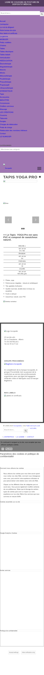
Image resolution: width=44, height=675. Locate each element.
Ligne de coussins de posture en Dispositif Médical (22, 3)
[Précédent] (8, 219)
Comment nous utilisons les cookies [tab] (12, 468)
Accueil (2, 21)
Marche (3, 69)
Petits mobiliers (5, 42)
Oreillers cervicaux (7, 106)
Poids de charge (6, 127)
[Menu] (37, 168)
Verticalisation (5, 57)
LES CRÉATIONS (6, 112)
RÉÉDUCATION (6, 60)
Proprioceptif (4, 85)
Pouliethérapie (5, 79)
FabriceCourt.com (33, 426)
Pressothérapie (5, 82)
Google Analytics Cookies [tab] (8, 533)
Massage (3, 109)
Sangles (3, 121)
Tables (2, 48)
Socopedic (17, 426)
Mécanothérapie (6, 76)
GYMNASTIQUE (6, 91)
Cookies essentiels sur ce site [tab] (10, 502)
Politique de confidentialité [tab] (8, 631)
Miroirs (2, 72)
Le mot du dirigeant (7, 27)
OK (3, 449)
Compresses (5, 103)
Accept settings (13, 652)
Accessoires (4, 97)
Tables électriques (6, 51)
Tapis (2, 94)
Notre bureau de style (8, 30)
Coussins (3, 115)
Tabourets (3, 118)
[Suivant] (35, 219)
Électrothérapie (5, 63)
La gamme (4, 36)
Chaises (3, 45)
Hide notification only (28, 652)
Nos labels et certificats (8, 33)
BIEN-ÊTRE (4, 100)
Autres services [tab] (5, 570)
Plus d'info (9, 449)
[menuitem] (37, 168)
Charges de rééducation (9, 124)
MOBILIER (4, 39)
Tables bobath (5, 54)
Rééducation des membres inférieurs (13, 130)
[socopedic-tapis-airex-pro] (20, 182)
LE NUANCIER (5, 136)
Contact (3, 133)
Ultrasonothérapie (6, 88)
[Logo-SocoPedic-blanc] (18, 168)
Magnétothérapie (6, 66)
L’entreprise (4, 24)
